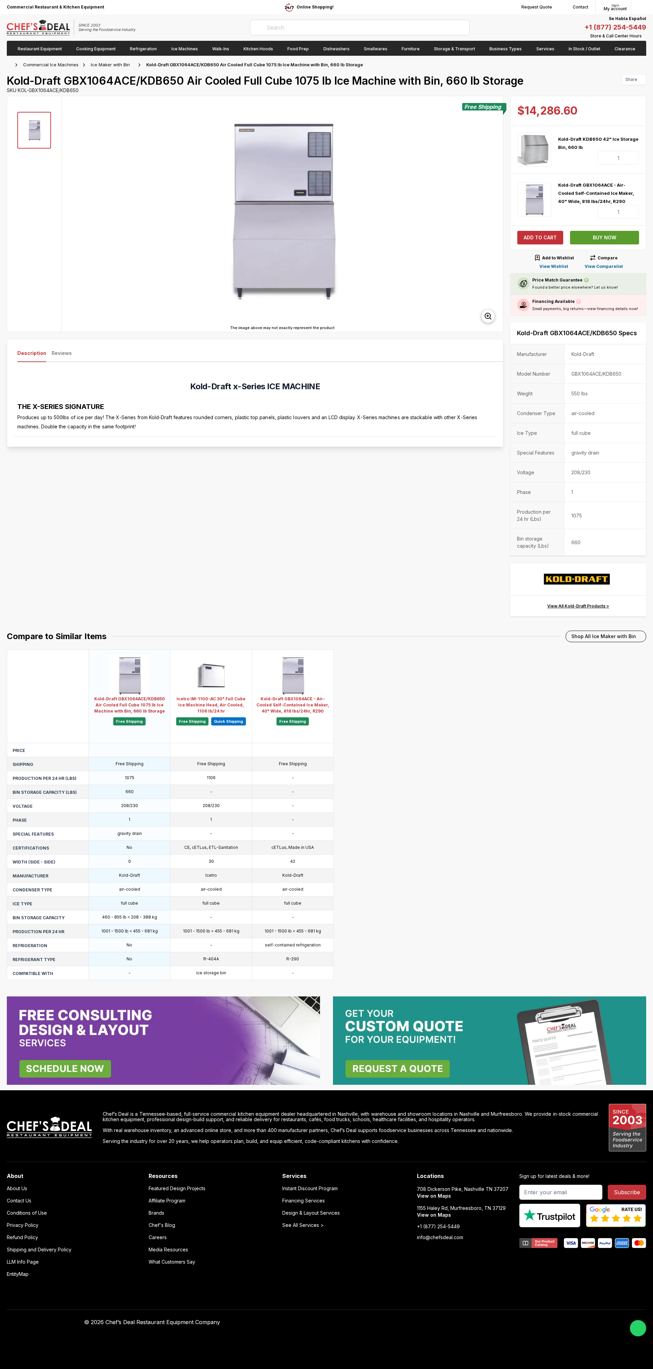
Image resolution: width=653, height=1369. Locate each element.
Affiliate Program (167, 1200)
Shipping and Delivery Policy (39, 1249)
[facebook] (436, 1322)
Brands (156, 1213)
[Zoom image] (488, 316)
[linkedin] (476, 1322)
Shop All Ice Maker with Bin (603, 636)
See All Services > (303, 1225)
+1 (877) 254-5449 (615, 27)
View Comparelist (604, 266)
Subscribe (627, 1192)
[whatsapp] (638, 1328)
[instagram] (489, 1322)
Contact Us (19, 1200)
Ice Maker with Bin (110, 64)
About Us (17, 1188)
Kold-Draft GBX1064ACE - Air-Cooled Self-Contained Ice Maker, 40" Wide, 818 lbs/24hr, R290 (596, 193)
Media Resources (168, 1249)
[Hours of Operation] (644, 36)
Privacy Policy (22, 1225)
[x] (462, 1322)
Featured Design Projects (177, 1188)
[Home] (10, 65)
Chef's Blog (162, 1225)
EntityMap (18, 1274)
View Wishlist (553, 266)
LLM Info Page (23, 1262)
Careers (158, 1237)
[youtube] (449, 1322)
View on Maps (434, 1196)
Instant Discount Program (310, 1188)
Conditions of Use (27, 1213)
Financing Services (303, 1200)
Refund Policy (22, 1237)
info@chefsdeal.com (440, 1237)
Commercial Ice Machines (51, 64)
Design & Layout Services (311, 1213)
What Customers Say (172, 1262)
